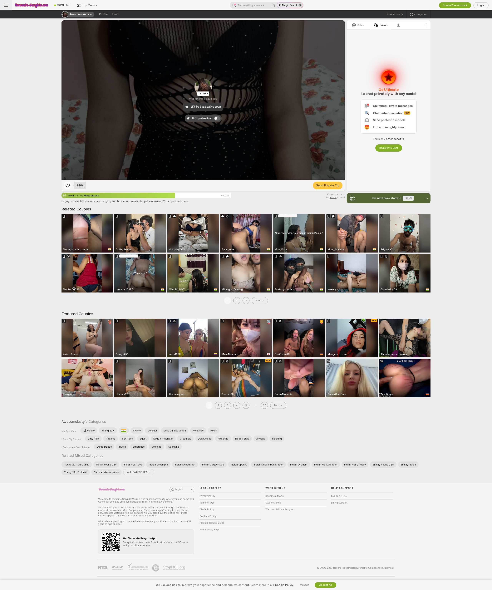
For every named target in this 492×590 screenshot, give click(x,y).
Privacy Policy (207, 496)
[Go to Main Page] (31, 5)
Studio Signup (273, 502)
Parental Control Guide (211, 523)
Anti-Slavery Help (209, 529)
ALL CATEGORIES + (138, 472)
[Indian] (124, 430)
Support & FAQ (339, 496)
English (179, 489)
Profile (103, 14)
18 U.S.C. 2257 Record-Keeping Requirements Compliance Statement (355, 568)
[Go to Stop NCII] (174, 568)
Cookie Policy (284, 585)
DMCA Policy (206, 509)
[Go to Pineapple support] (156, 568)
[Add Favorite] (67, 185)
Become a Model (274, 496)
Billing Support (339, 502)
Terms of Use (206, 502)
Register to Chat (388, 147)
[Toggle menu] (6, 5)
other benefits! (395, 138)
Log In (481, 5)
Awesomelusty (73, 422)
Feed (115, 14)
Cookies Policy (207, 516)
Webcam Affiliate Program (279, 509)
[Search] (273, 5)
